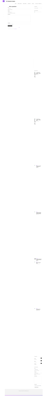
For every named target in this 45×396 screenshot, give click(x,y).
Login (19, 27)
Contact (33, 3)
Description (9, 14)
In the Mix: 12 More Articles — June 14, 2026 (38, 73)
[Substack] (3, 18)
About (15, 3)
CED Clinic (36, 3)
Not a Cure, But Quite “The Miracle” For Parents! (38, 166)
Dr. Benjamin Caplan (10, 1)
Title (8, 7)
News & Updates (20, 3)
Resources (29, 3)
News (36, 165)
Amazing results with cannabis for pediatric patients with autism (38, 213)
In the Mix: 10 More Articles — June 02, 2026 (38, 120)
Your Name (35, 384)
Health (35, 358)
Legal (34, 361)
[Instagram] (3, 9)
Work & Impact (24, 3)
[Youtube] (3, 13)
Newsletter (39, 3)
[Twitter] (3, 4)
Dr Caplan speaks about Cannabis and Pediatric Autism (38, 260)
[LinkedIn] (3, 6)
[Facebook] (3, 15)
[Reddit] (3, 11)
